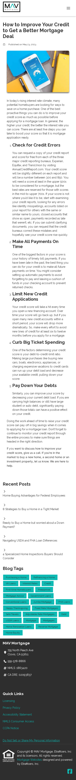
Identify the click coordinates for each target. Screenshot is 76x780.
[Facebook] (69, 772)
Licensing (9, 700)
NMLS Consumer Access (18, 721)
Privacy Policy (11, 707)
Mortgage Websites (30, 759)
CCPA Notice (11, 728)
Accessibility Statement (17, 714)
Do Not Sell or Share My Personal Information (31, 740)
